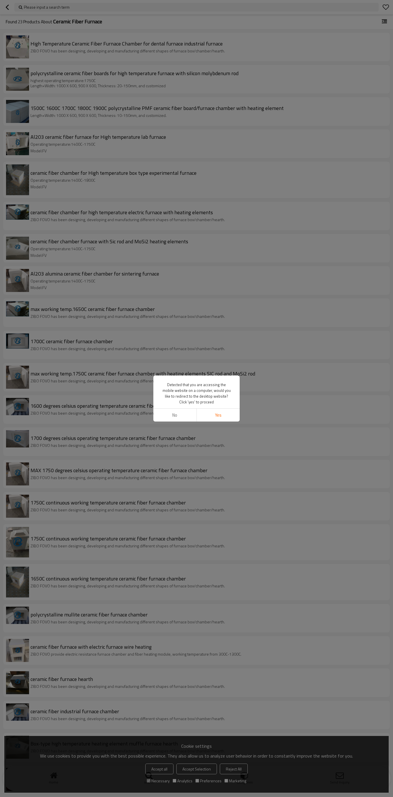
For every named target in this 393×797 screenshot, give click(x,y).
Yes (218, 415)
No (174, 415)
